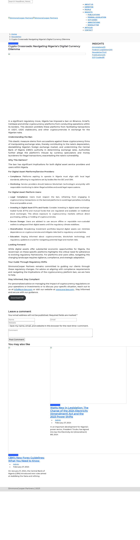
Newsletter (93, 25)
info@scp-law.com (23, 289)
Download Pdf (17, 298)
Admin (16, 464)
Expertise (89, 7)
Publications (94, 15)
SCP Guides (92, 20)
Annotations (94, 22)
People (88, 9)
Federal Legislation (97, 17)
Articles (89, 27)
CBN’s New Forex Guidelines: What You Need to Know (26, 459)
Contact (89, 30)
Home (14, 34)
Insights (88, 12)
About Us (89, 4)
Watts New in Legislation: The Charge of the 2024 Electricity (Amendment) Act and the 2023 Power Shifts (69, 412)
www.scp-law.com (65, 289)
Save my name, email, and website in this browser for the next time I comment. (49, 326)
